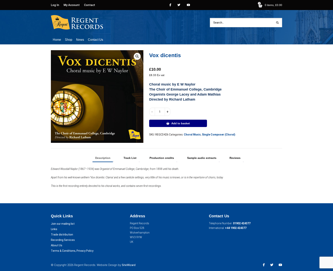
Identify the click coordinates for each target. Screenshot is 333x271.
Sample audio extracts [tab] (201, 157)
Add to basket (180, 123)
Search (277, 22)
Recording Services (63, 239)
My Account (72, 5)
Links (54, 229)
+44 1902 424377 (235, 228)
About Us (56, 245)
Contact (89, 5)
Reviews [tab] (235, 157)
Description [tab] (102, 157)
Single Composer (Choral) (218, 134)
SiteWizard (128, 265)
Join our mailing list (63, 223)
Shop (68, 39)
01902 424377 (242, 223)
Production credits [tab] (162, 157)
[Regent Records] (77, 22)
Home (57, 39)
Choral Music (192, 134)
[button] (137, 56)
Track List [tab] (130, 157)
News (80, 39)
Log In (55, 5)
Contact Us (95, 39)
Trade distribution (62, 234)
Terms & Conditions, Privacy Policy (72, 250)
